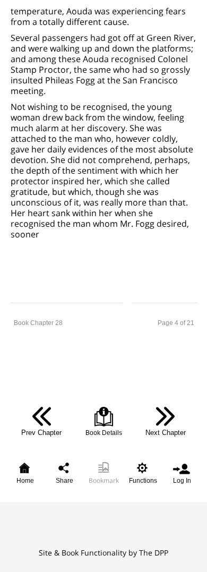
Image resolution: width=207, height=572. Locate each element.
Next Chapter (165, 433)
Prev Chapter (41, 433)
